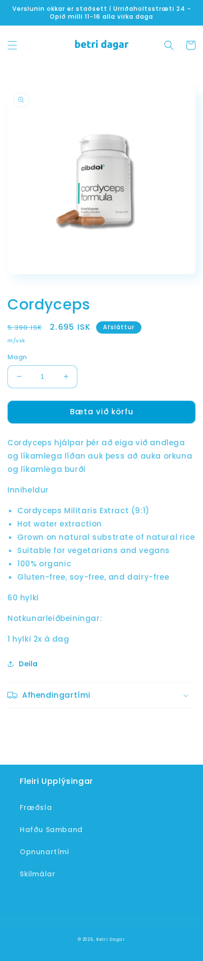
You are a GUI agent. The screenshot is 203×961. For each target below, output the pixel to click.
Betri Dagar (110, 939)
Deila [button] (28, 664)
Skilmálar (37, 874)
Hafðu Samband (51, 830)
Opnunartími (44, 852)
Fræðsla (36, 807)
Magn (17, 357)
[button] (12, 45)
